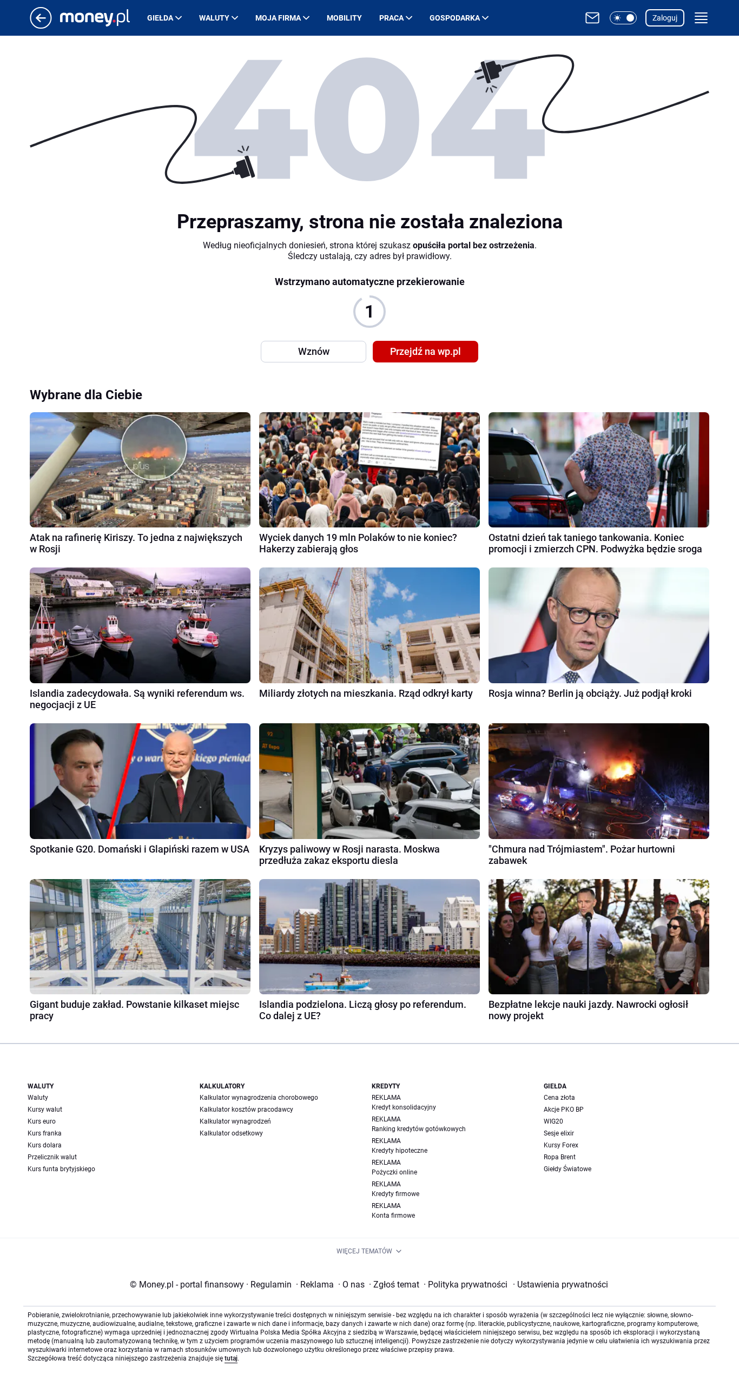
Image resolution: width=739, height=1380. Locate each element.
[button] (623, 17)
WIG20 (553, 1121)
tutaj (231, 1358)
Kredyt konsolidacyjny (404, 1107)
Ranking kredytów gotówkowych (419, 1129)
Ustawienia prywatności (560, 1284)
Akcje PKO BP (564, 1109)
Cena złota (559, 1097)
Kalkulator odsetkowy (231, 1133)
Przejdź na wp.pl (425, 351)
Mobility (344, 18)
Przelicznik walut (52, 1157)
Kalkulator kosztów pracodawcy (246, 1109)
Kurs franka (45, 1133)
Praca (391, 18)
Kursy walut (45, 1109)
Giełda (160, 18)
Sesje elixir (559, 1133)
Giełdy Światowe (567, 1169)
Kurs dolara (45, 1145)
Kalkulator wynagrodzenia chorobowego (259, 1097)
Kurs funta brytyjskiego (61, 1169)
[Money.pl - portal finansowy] (103, 18)
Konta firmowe (393, 1215)
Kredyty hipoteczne (399, 1150)
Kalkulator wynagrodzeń (235, 1121)
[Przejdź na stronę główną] (41, 26)
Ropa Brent (560, 1157)
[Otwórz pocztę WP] (592, 18)
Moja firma (278, 18)
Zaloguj (664, 18)
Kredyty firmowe (395, 1194)
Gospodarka (455, 18)
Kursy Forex (561, 1145)
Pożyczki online (394, 1172)
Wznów (313, 351)
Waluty (214, 18)
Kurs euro (42, 1121)
